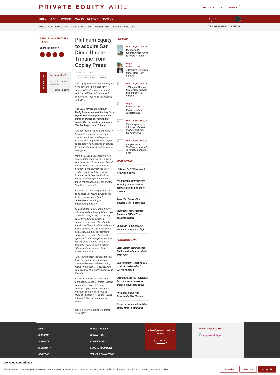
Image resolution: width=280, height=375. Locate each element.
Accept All (267, 369)
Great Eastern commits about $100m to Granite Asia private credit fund (132, 251)
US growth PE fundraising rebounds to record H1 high (137, 53)
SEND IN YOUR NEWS (101, 348)
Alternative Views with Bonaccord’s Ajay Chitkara (137, 73)
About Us (107, 18)
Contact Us (97, 335)
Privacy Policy (99, 328)
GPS (50, 27)
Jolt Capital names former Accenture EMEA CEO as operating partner (130, 214)
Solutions (87, 27)
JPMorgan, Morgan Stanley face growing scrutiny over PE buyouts (136, 91)
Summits (66, 18)
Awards (79, 18)
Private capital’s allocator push (134, 111)
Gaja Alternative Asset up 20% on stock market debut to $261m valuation (132, 266)
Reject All (248, 369)
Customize (229, 369)
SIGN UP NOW (62, 90)
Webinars (93, 18)
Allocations (62, 27)
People (75, 27)
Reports (116, 27)
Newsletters (102, 27)
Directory (129, 27)
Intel (42, 18)
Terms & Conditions (102, 354)
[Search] (238, 19)
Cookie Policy (98, 341)
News (41, 328)
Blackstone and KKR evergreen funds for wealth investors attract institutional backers (132, 281)
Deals (42, 27)
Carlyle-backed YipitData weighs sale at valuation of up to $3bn (137, 148)
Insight (53, 18)
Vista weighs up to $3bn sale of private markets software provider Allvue (136, 128)
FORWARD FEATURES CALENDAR (224, 26)
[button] (42, 54)
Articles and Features (86, 78)
